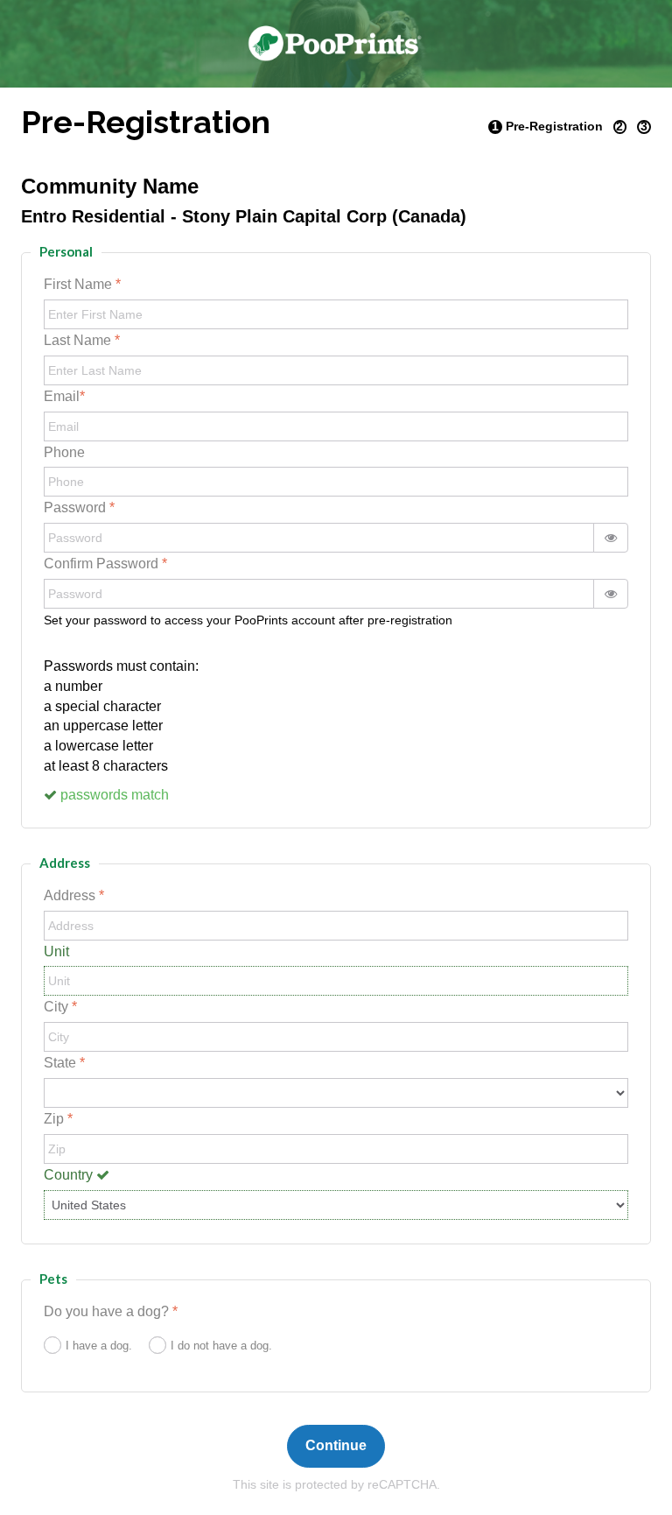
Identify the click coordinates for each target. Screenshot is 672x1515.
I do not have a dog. (221, 1345)
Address (71, 895)
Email (62, 396)
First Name (80, 284)
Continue (336, 1445)
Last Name (79, 340)
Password (76, 507)
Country (70, 1174)
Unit (56, 951)
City (58, 1006)
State (62, 1062)
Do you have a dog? (108, 1311)
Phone (64, 452)
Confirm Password (103, 563)
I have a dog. (99, 1345)
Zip (55, 1118)
